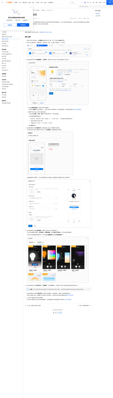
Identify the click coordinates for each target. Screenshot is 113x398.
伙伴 (42, 2)
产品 (20, 2)
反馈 (60, 312)
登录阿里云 (23, 25)
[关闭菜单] (2, 2)
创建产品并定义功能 (47, 32)
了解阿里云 (50, 2)
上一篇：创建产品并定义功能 (34, 305)
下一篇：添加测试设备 (83, 305)
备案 (97, 2)
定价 (33, 2)
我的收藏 (87, 18)
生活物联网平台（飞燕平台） (34, 10)
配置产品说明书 (69, 295)
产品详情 (80, 18)
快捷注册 (10, 25)
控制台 (100, 2)
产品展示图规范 (77, 109)
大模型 (15, 2)
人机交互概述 (67, 299)
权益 (29, 2)
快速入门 (44, 10)
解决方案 (25, 2)
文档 (93, 2)
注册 (104, 2)
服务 (45, 2)
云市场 (37, 2)
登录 (110, 2)
